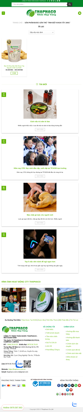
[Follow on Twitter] (51, 1)
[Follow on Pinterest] (57, 1)
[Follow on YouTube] (71, 389)
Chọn (14, 73)
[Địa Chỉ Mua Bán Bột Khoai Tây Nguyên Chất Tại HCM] (14, 51)
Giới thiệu (49, 329)
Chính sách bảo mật (74, 353)
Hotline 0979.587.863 (12, 407)
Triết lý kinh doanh (52, 333)
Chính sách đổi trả (73, 350)
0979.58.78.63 (32, 344)
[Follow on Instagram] (62, 385)
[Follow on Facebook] (47, 1)
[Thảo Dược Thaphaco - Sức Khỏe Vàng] (41, 13)
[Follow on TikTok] (49, 1)
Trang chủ (17, 23)
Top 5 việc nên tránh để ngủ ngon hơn (40, 262)
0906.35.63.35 (12, 344)
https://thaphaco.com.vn (17, 369)
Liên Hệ (49, 346)
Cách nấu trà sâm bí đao (40, 122)
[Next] (79, 301)
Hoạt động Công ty (53, 349)
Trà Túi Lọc (74, 320)
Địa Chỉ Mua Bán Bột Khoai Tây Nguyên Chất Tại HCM (14, 67)
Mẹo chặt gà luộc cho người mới (40, 215)
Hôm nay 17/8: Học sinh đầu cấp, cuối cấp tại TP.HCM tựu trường (40, 168)
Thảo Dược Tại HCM (29, 320)
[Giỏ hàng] (79, 13)
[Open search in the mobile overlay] (42, 4)
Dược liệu (41, 320)
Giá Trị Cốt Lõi (51, 342)
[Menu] (3, 13)
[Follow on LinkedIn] (59, 1)
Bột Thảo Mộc (64, 320)
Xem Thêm (40, 129)
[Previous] (4, 301)
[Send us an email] (53, 1)
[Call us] (55, 1)
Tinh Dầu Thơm (52, 320)
